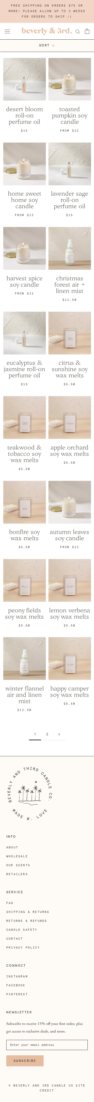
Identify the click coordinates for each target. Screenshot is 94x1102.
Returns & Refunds (26, 921)
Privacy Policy (23, 947)
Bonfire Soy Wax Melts (24, 535)
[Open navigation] (7, 31)
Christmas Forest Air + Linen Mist (69, 284)
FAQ (10, 903)
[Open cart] (87, 31)
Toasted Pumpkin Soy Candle (69, 115)
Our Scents (18, 865)
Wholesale (17, 856)
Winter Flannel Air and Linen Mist (24, 694)
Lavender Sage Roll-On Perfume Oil (69, 200)
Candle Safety (22, 930)
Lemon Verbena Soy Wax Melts (69, 613)
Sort (45, 45)
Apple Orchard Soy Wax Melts (69, 450)
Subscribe (25, 1060)
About (12, 847)
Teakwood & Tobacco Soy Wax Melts (24, 453)
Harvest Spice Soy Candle (25, 281)
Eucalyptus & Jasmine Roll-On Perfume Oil (24, 369)
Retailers (17, 874)
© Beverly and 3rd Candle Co (41, 1085)
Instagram (17, 976)
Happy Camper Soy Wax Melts (69, 691)
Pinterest (17, 994)
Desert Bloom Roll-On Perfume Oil (24, 115)
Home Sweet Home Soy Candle (24, 200)
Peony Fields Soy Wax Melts (24, 613)
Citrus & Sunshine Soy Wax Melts (70, 369)
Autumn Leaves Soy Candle (69, 535)
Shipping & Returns (28, 912)
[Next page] (59, 734)
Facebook (16, 985)
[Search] (77, 31)
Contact (14, 938)
